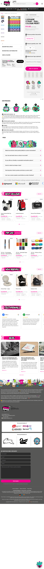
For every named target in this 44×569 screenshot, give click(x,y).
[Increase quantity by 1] (34, 47)
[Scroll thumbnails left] (2, 15)
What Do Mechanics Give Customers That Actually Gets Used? (28, 359)
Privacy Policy (25, 483)
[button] (33, 29)
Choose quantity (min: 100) (34, 43)
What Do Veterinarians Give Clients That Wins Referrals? (10, 358)
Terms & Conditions (20, 483)
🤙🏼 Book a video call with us (22, 9)
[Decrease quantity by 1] (26, 47)
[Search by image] (34, 4)
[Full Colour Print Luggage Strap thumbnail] (2, 17)
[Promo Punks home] (7, 3)
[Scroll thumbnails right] (2, 43)
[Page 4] (21, 299)
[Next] (42, 210)
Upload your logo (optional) (34, 56)
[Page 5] (22, 299)
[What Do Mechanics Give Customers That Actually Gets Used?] (29, 349)
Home (2, 13)
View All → (40, 193)
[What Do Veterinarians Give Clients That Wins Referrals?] (10, 349)
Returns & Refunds (23, 488)
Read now (4, 370)
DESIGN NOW (20, 61)
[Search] (37, 3)
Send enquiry (16, 481)
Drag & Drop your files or (33, 61)
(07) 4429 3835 (24, 8)
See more (22, 374)
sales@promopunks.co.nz (33, 8)
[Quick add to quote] (13, 220)
